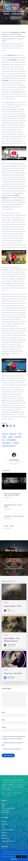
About (3, 806)
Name (3, 712)
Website (4, 727)
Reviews (14, 7)
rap (3, 440)
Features (4, 821)
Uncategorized (6, 838)
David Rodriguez (11, 17)
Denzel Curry (13, 434)
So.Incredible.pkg (11, 440)
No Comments (14, 19)
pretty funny (5, 73)
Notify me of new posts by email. (12, 749)
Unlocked (16, 443)
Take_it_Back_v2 (6, 443)
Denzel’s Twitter (6, 48)
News (3, 827)
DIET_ (20, 434)
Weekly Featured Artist (8, 841)
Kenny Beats (18, 437)
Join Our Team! (6, 810)
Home (3, 804)
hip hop (10, 437)
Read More (14, 859)
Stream (4, 50)
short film (20, 298)
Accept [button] (18, 856)
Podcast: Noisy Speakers (8, 829)
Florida (4, 437)
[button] (26, 1)
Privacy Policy (5, 812)
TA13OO (4, 401)
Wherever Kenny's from (8, 446)
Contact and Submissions (8, 808)
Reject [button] (24, 856)
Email (3, 719)
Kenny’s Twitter (16, 48)
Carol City (4, 434)
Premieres (4, 832)
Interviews (4, 824)
